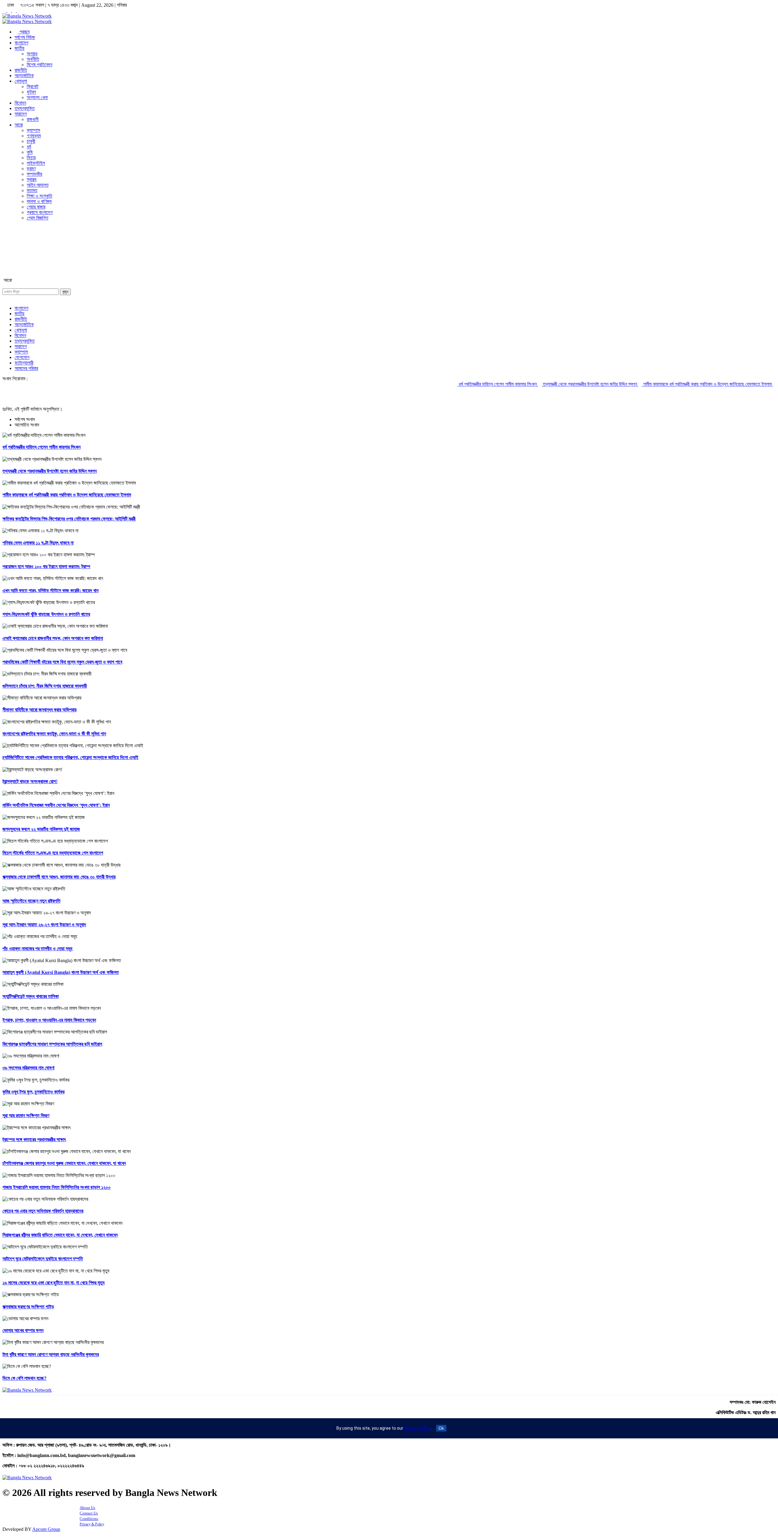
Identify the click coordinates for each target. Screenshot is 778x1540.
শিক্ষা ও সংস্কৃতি (39, 196)
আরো (19, 124)
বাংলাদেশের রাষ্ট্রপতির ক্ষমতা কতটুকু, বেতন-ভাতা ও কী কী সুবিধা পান (54, 733)
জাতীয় (19, 48)
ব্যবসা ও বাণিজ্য (39, 201)
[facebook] (4, 10)
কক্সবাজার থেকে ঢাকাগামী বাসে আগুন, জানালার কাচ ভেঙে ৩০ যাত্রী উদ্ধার (58, 876)
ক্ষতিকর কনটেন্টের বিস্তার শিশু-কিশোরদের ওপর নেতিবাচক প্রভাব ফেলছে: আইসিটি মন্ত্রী (69, 518)
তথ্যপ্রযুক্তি (25, 108)
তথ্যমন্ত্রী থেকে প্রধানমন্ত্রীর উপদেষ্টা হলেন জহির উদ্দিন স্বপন (547, 384)
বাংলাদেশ (21, 42)
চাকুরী (31, 141)
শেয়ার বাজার (36, 206)
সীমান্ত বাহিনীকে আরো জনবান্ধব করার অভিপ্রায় (39, 709)
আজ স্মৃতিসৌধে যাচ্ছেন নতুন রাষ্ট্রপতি (31, 900)
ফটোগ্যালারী (24, 362)
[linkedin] (14, 10)
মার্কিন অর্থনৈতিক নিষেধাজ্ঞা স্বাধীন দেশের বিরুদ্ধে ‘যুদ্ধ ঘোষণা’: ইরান (56, 805)
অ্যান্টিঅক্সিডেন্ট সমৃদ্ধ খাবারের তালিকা (30, 996)
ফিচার (31, 157)
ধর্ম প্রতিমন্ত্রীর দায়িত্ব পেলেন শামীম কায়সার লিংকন (455, 384)
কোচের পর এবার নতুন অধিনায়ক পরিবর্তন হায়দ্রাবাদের (42, 1211)
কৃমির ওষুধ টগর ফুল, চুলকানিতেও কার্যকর (33, 1091)
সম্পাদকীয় (34, 174)
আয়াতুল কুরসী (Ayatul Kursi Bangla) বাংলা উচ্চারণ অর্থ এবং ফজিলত (60, 972)
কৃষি (30, 152)
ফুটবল (31, 92)
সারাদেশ (21, 113)
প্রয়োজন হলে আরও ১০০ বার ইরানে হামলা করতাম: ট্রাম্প (46, 566)
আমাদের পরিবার (26, 368)
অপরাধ (32, 53)
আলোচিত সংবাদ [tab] (27, 424)
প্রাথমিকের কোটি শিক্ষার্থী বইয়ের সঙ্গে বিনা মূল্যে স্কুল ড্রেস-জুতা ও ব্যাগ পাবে (62, 662)
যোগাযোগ (22, 357)
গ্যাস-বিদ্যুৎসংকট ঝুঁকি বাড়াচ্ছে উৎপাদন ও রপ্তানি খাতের (46, 614)
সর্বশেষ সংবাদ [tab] (25, 419)
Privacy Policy (417, 1428)
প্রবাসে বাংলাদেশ (40, 212)
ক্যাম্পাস (33, 130)
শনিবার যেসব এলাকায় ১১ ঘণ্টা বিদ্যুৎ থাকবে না (38, 542)
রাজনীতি (21, 70)
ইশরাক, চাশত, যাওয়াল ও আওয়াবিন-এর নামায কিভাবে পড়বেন (49, 1020)
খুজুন (65, 291)
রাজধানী (33, 119)
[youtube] (19, 10)
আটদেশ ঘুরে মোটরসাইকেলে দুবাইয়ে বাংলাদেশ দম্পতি (42, 1258)
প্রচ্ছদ (24, 31)
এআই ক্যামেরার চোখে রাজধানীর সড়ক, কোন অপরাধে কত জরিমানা (52, 638)
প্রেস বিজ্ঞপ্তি (37, 217)
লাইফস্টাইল (36, 163)
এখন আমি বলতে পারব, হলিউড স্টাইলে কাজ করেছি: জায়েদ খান (50, 590)
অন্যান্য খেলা (37, 97)
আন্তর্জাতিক (24, 75)
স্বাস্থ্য (31, 179)
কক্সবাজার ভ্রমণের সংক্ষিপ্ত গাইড (28, 1306)
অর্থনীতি (33, 59)
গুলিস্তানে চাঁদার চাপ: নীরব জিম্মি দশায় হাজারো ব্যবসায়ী (44, 686)
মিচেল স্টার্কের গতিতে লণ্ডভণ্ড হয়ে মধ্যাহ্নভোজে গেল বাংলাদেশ (52, 852)
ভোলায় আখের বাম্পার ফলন (22, 1330)
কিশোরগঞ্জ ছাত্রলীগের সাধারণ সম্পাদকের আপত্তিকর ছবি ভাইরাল (52, 1044)
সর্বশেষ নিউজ (25, 37)
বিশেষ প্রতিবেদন (39, 64)
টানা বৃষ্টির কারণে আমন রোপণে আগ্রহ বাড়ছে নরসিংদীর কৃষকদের (50, 1354)
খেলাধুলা (21, 81)
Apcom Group (46, 1529)
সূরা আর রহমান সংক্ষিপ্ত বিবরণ (25, 1115)
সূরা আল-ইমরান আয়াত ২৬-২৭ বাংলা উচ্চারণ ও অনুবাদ (44, 924)
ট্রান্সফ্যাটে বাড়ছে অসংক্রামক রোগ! (29, 781)
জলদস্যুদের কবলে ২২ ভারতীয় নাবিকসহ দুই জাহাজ (41, 829)
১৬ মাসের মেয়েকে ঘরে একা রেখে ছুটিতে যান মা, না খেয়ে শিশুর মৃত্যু (53, 1282)
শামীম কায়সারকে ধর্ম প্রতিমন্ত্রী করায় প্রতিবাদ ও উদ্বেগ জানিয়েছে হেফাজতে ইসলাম (665, 384)
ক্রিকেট (32, 86)
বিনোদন (20, 102)
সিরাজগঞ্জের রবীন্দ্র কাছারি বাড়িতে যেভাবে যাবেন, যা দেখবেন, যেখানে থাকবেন (60, 1235)
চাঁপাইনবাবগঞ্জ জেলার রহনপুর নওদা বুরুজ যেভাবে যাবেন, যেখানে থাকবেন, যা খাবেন (64, 1163)
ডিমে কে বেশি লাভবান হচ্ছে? (24, 1378)
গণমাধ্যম (34, 135)
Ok (441, 1428)
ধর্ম (29, 146)
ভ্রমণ (31, 168)
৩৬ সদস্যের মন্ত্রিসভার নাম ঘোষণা (28, 1067)
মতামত (32, 190)
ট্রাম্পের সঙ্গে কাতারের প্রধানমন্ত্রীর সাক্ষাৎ (34, 1139)
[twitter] (9, 10)
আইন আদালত (38, 185)
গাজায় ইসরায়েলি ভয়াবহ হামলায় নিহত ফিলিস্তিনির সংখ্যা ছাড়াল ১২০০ (56, 1187)
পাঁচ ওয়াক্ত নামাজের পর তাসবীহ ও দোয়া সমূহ (37, 948)
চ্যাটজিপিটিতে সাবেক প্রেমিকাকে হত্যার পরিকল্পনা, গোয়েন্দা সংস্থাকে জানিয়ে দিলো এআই (70, 757)
